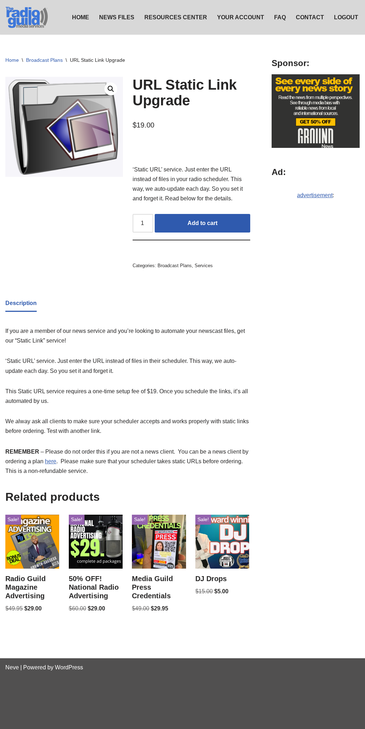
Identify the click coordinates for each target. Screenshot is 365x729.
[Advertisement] (316, 326)
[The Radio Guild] (26, 17)
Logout (346, 17)
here (50, 461)
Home (80, 17)
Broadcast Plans (44, 60)
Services (204, 265)
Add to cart (202, 223)
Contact (310, 17)
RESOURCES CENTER (175, 17)
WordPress (69, 667)
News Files (116, 17)
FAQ (280, 17)
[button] (110, 89)
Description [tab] (21, 303)
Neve (12, 667)
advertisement (315, 195)
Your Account (240, 17)
